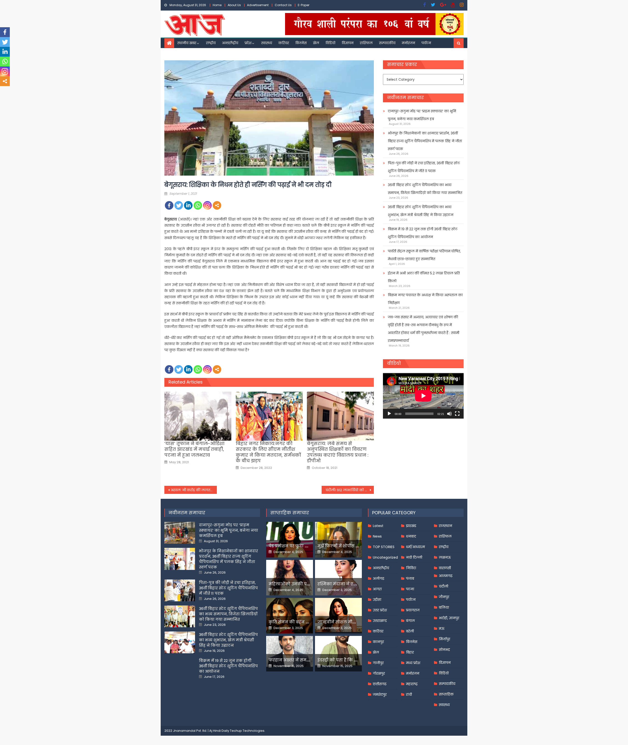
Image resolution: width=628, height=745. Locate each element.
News (377, 536)
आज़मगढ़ (445, 575)
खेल (316, 42)
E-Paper (303, 5)
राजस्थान (445, 525)
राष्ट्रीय (211, 42)
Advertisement (258, 5)
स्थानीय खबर (186, 42)
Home (217, 5)
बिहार (410, 652)
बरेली (410, 631)
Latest (378, 525)
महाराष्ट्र (412, 683)
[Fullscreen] (457, 413)
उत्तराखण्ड (380, 620)
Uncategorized (385, 557)
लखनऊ (445, 557)
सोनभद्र (444, 649)
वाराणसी (445, 567)
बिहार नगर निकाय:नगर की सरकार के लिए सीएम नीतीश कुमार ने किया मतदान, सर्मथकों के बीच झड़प (268, 452)
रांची (409, 694)
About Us (234, 5)
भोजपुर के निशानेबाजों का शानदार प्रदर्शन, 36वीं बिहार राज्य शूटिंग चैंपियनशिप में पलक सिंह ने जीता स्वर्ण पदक (425, 141)
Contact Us (283, 5)
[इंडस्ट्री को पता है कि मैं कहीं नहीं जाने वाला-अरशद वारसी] (338, 650)
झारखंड (411, 525)
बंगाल (410, 620)
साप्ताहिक (446, 694)
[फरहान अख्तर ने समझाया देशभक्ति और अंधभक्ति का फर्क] (289, 651)
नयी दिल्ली (414, 557)
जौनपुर (444, 596)
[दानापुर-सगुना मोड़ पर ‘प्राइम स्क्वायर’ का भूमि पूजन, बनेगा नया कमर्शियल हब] (179, 533)
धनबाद (411, 536)
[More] (217, 205)
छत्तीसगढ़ (379, 683)
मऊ (442, 628)
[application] (423, 395)
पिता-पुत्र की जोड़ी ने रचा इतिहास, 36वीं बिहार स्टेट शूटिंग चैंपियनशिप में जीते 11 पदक (424, 167)
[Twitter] (178, 205)
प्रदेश (248, 42)
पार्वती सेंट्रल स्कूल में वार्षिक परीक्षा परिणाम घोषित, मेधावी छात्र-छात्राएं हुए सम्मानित (424, 255)
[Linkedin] (188, 205)
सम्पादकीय (387, 42)
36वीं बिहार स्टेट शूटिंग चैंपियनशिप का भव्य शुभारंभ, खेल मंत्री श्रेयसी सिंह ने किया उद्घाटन (420, 211)
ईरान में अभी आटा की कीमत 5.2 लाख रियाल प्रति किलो (424, 277)
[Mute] (449, 413)
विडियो (330, 42)
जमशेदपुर (380, 694)
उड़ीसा (377, 599)
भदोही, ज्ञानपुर (449, 618)
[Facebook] (169, 205)
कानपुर (378, 641)
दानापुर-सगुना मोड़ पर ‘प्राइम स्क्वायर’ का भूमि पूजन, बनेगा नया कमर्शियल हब (422, 115)
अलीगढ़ (378, 578)
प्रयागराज (412, 610)
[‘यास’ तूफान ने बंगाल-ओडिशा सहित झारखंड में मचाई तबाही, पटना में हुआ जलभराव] (197, 416)
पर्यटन (426, 42)
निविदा (411, 567)
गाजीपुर (378, 662)
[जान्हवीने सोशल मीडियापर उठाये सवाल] (338, 615)
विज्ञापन (347, 42)
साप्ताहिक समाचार (289, 513)
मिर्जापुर (444, 639)
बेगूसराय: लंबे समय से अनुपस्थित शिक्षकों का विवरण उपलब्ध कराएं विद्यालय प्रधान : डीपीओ (337, 452)
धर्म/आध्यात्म (415, 546)
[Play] (389, 413)
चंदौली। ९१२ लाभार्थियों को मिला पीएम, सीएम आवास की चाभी (350, 490)
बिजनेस (301, 42)
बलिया (444, 607)
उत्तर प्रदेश (380, 610)
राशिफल (366, 42)
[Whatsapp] (198, 205)
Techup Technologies (247, 730)
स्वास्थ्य (266, 42)
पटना (410, 589)
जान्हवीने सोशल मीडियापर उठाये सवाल (353, 622)
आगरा (377, 589)
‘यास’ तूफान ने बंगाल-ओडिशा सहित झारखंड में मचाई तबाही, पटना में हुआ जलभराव (194, 449)
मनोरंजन (408, 42)
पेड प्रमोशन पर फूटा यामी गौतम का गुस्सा (306, 546)
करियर (283, 42)
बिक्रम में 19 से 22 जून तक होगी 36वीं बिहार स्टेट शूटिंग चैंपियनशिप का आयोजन (423, 233)
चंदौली (443, 586)
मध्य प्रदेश (413, 662)
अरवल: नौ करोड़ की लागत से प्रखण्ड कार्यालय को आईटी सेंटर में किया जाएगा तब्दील (194, 490)
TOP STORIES (383, 546)
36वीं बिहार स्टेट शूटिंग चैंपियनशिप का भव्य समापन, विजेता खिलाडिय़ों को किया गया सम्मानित (425, 188)
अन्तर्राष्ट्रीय (230, 42)
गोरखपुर (379, 673)
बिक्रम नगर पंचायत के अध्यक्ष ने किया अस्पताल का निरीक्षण (425, 299)
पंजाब (410, 578)
